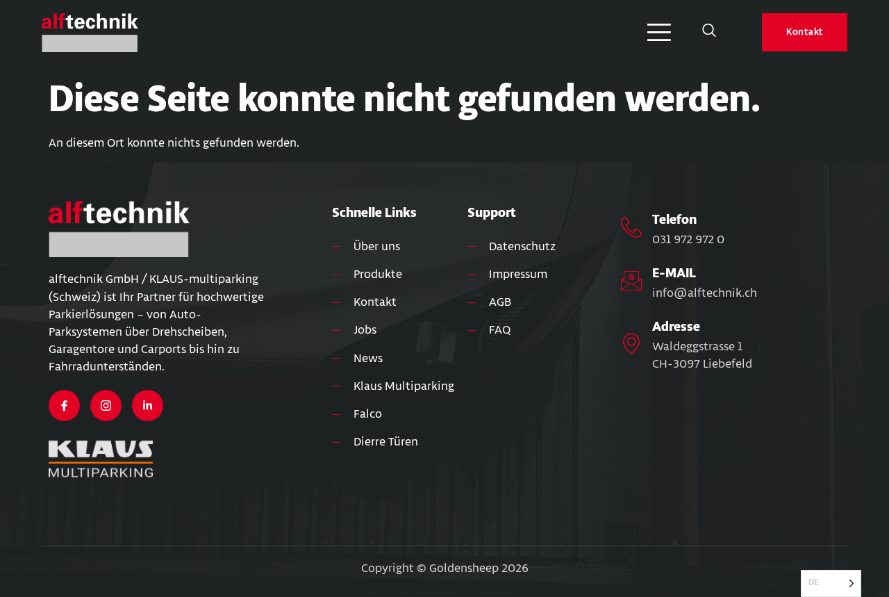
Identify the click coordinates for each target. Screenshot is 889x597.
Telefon (674, 220)
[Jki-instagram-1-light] (106, 405)
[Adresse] (631, 343)
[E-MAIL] (631, 280)
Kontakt (804, 32)
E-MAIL (674, 273)
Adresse (676, 327)
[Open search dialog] (709, 33)
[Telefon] (631, 227)
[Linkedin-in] (147, 405)
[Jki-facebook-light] (64, 405)
